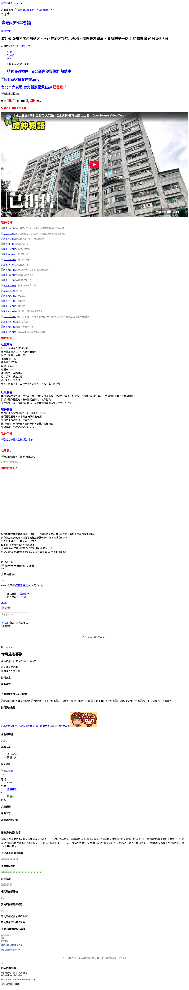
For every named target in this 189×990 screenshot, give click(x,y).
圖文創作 (24, 593)
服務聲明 (122, 958)
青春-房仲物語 (16, 23)
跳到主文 (6, 31)
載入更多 (6, 608)
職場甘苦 (25, 46)
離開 (17, 984)
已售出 (23, 597)
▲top (3, 602)
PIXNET (72, 958)
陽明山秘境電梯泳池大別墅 (11, 950)
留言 (25, 585)
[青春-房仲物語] (2, 938)
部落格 (10, 55)
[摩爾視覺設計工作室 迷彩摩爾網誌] (16, 726)
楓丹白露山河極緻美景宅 (11, 945)
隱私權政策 (111, 958)
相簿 (9, 52)
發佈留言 (6, 626)
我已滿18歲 (7, 984)
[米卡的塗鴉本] (61, 726)
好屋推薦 (4, 941)
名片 (9, 59)
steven (4, 568)
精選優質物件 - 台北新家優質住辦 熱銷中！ (41, 71)
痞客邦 (18, 585)
